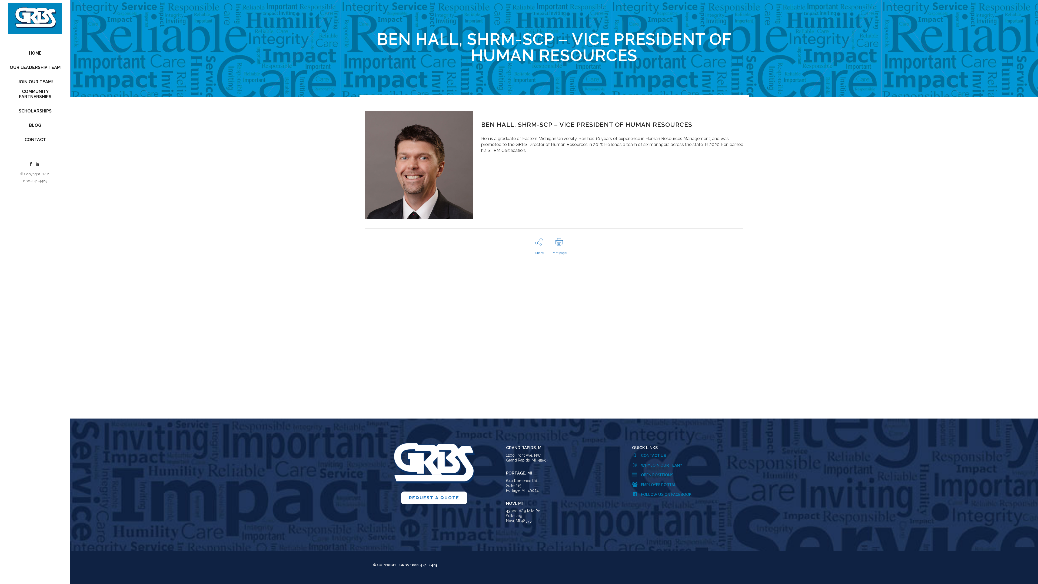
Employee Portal (658, 485)
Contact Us (653, 455)
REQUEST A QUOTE (434, 497)
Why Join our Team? (661, 465)
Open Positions (656, 475)
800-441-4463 (35, 181)
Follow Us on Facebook (665, 494)
